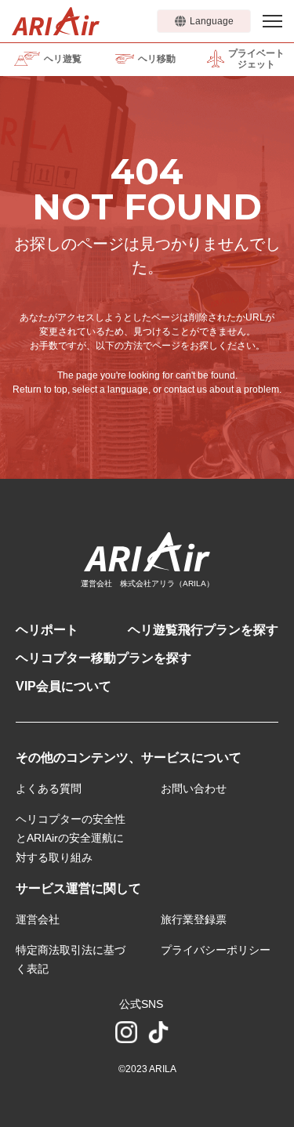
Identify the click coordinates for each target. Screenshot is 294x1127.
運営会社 (38, 919)
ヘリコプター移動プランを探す (103, 658)
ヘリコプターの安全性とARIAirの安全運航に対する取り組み (70, 838)
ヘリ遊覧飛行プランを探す (203, 629)
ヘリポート (47, 629)
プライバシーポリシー (215, 950)
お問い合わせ (194, 788)
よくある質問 (49, 788)
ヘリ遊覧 (63, 58)
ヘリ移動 (157, 58)
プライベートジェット (256, 59)
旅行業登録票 (194, 919)
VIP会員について (63, 686)
